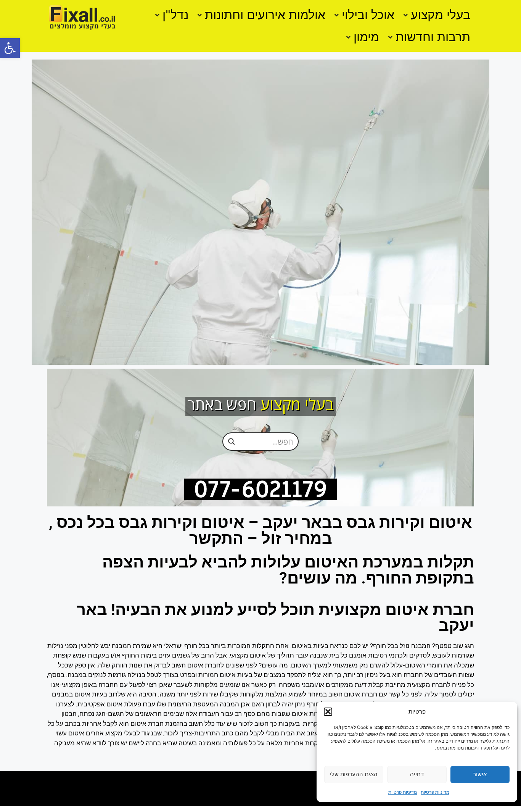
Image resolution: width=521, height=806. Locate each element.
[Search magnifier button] (231, 441)
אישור (480, 774)
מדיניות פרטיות (435, 792)
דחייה (417, 774)
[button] (10, 48)
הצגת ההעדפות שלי (354, 774)
